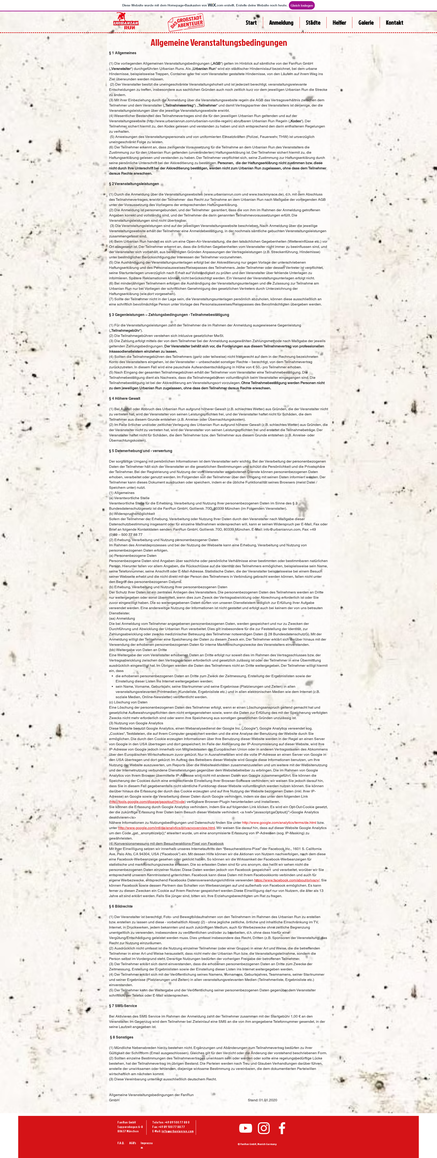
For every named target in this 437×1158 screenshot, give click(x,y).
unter (237, 822)
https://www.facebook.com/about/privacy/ (287, 880)
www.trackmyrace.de (265, 194)
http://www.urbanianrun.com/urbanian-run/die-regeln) (190, 121)
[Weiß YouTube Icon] (246, 1128)
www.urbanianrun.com (223, 194)
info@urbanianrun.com (282, 529)
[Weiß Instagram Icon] (264, 1128)
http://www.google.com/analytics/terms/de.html (279, 822)
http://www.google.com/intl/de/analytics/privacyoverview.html (166, 828)
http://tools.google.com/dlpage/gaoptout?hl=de (147, 801)
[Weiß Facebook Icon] (282, 1128)
